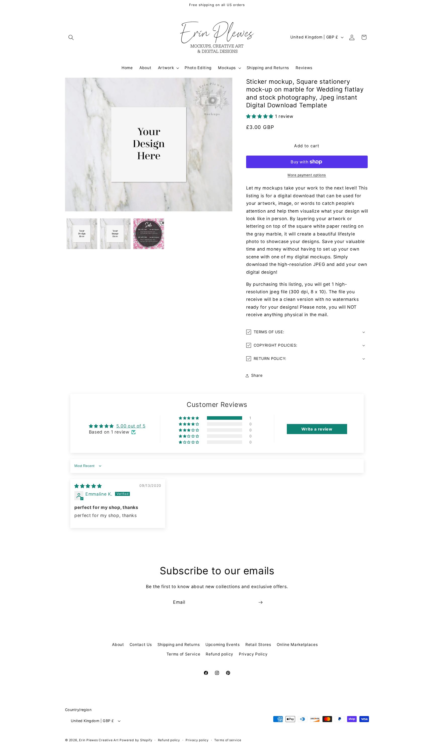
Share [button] (257, 375)
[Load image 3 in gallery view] (148, 233)
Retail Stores (258, 644)
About (118, 644)
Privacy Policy (253, 654)
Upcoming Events (222, 644)
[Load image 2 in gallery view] (115, 233)
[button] (71, 37)
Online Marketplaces (297, 644)
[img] (88, 486)
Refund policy (219, 654)
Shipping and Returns (178, 644)
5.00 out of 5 (131, 426)
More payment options (307, 175)
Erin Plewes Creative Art (98, 740)
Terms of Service (183, 654)
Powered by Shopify (136, 740)
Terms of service (227, 740)
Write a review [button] (316, 429)
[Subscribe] (260, 602)
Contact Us (141, 644)
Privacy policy (197, 740)
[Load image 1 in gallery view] (82, 233)
